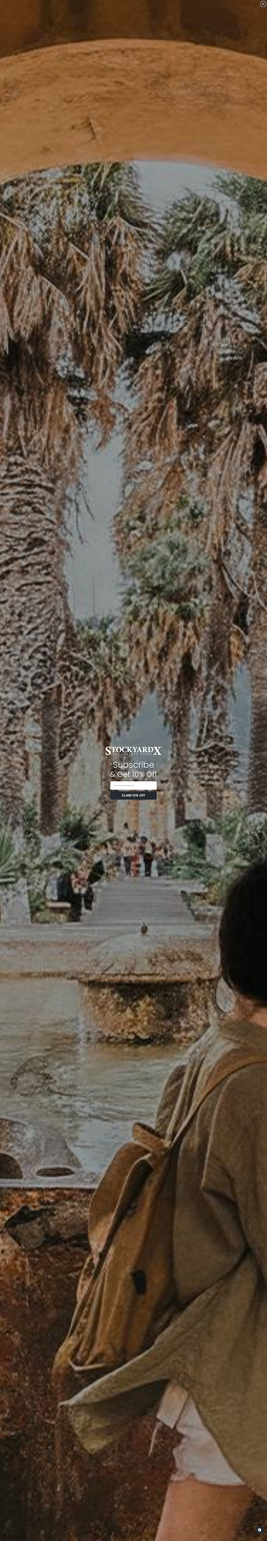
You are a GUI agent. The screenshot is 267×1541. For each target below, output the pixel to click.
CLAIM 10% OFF (133, 795)
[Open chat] (259, 1530)
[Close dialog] (263, 4)
